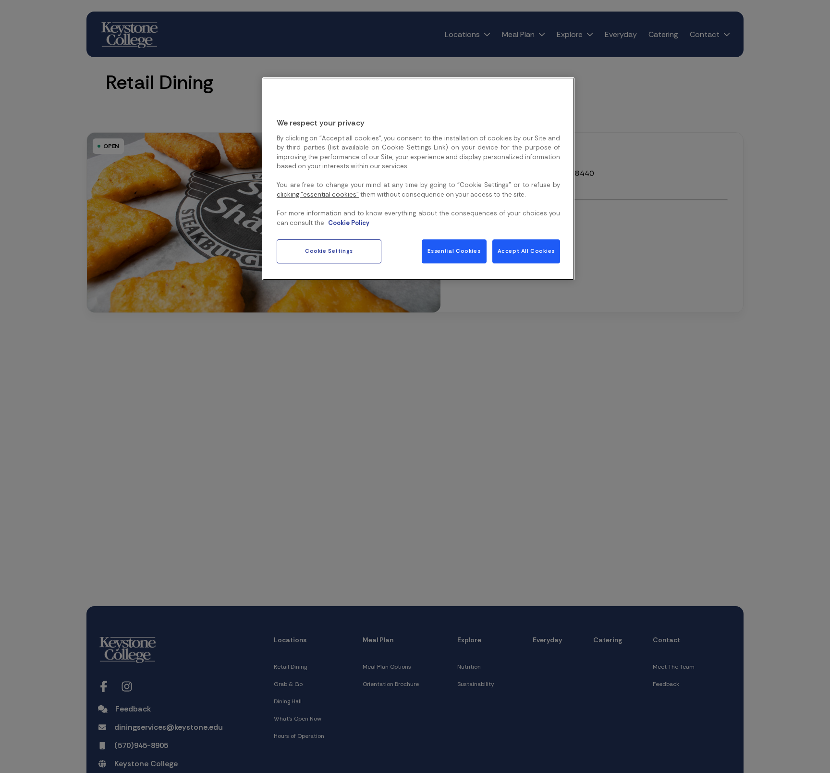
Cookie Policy (348, 223)
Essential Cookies (453, 251)
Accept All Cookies (526, 251)
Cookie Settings (329, 251)
